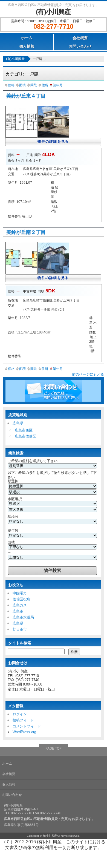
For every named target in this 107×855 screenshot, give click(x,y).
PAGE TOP (53, 748)
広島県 (18, 423)
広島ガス (20, 605)
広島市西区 (24, 430)
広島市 (18, 611)
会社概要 (80, 38)
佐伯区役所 (21, 599)
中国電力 (20, 593)
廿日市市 (20, 629)
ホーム (27, 38)
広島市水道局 (23, 617)
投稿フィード (23, 720)
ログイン (20, 714)
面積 (22, 85)
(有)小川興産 (53, 11)
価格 (11, 85)
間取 (33, 85)
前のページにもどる (88, 374)
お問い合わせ (80, 46)
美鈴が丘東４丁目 (26, 96)
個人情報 (26, 46)
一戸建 (37, 59)
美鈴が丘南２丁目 (26, 232)
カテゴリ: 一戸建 (22, 74)
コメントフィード (27, 726)
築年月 (58, 85)
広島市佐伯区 (25, 436)
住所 (45, 85)
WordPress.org (24, 732)
